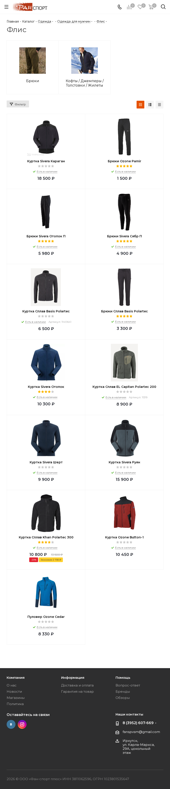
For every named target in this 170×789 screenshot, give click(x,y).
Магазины (16, 698)
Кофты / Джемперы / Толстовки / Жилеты (85, 83)
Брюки (32, 81)
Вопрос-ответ (128, 685)
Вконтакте (11, 724)
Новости (14, 691)
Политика (15, 704)
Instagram (22, 724)
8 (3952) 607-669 (138, 723)
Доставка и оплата (77, 685)
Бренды (123, 691)
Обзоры (123, 698)
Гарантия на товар (77, 691)
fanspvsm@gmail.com (141, 732)
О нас (12, 685)
